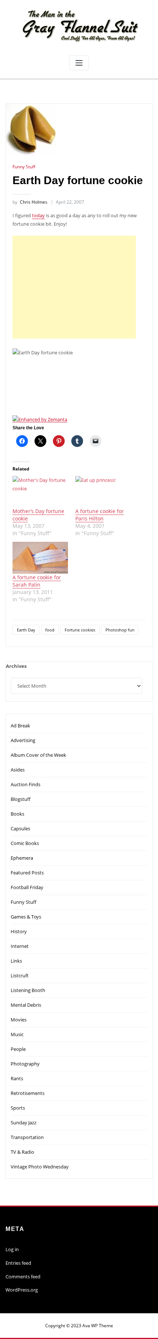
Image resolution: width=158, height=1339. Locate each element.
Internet (20, 946)
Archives (16, 666)
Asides (18, 769)
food (49, 630)
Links (16, 960)
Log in (12, 1249)
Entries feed (18, 1263)
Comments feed (23, 1276)
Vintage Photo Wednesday (40, 1166)
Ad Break (20, 725)
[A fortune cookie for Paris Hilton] (103, 492)
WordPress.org (22, 1289)
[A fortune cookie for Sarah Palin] (40, 557)
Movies (18, 1019)
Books (17, 813)
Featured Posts (27, 872)
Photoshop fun (119, 630)
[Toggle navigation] (79, 62)
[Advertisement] (75, 287)
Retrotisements (27, 1093)
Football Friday (27, 887)
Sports (18, 1108)
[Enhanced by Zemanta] (39, 418)
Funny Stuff (23, 167)
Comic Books (25, 843)
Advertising (23, 740)
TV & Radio (22, 1152)
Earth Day (26, 630)
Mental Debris (26, 1005)
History (19, 931)
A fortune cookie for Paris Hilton (99, 515)
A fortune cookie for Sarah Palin (36, 581)
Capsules (20, 828)
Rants (17, 1078)
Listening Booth (28, 990)
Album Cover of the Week (38, 755)
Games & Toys (26, 916)
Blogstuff (20, 799)
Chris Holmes (29, 202)
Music (17, 1034)
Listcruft (20, 975)
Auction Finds (25, 784)
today (38, 215)
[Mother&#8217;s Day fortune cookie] (40, 492)
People (18, 1049)
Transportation (27, 1137)
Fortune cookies (80, 630)
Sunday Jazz (23, 1122)
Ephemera (22, 858)
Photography (25, 1063)
